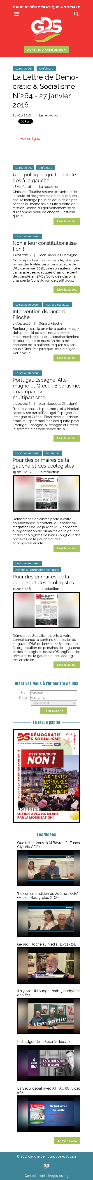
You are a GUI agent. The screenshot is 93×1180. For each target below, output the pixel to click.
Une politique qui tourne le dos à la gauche (44, 177)
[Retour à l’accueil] (46, 1166)
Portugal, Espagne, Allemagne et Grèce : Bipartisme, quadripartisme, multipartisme (46, 388)
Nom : (25, 692)
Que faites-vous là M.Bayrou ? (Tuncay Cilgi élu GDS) (49, 845)
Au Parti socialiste (57, 304)
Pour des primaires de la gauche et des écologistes (43, 463)
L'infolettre (46, 68)
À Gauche (52, 453)
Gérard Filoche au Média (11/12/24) (46, 944)
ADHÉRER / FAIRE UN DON (46, 49)
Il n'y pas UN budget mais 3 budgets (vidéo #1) (50, 993)
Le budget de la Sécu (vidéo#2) (43, 1042)
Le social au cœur (27, 236)
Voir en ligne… (31, 138)
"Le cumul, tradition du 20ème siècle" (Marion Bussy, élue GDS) (47, 895)
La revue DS (23, 68)
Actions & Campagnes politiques (37, 569)
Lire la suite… (67, 221)
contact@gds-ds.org (53, 1176)
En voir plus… (67, 1140)
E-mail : (24, 698)
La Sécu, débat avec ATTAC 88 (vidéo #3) (49, 1090)
